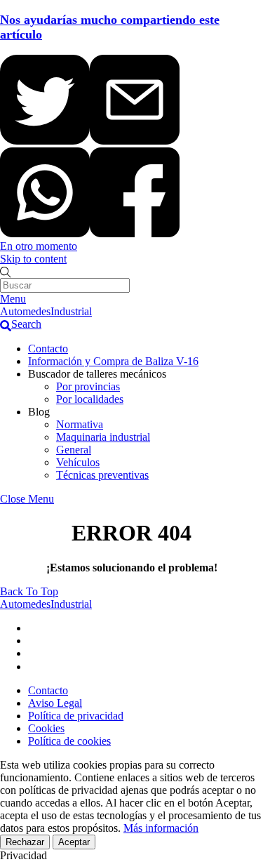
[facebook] (33, 640)
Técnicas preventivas (102, 475)
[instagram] (33, 666)
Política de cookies (69, 741)
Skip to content (33, 259)
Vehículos (78, 462)
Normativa (79, 424)
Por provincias (88, 386)
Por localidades (89, 399)
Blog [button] (39, 412)
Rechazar (25, 842)
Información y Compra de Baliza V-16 (113, 361)
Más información (160, 828)
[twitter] (33, 628)
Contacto (48, 348)
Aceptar (74, 842)
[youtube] (33, 653)
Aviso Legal (55, 703)
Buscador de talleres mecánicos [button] (97, 374)
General (73, 450)
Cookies (46, 728)
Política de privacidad (75, 716)
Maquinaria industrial (103, 437)
